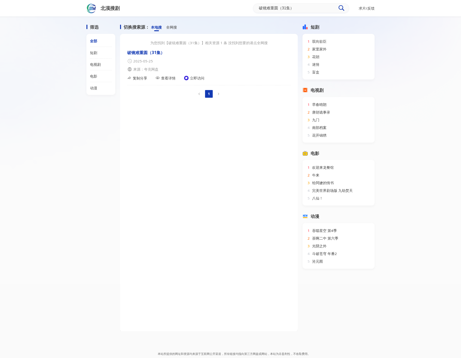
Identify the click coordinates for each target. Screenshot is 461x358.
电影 (93, 76)
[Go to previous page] (199, 94)
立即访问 (197, 78)
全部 (93, 40)
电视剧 (95, 64)
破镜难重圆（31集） (146, 52)
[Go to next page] (218, 94)
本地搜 (156, 27)
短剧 (93, 52)
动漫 (93, 87)
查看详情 (168, 78)
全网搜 (171, 27)
